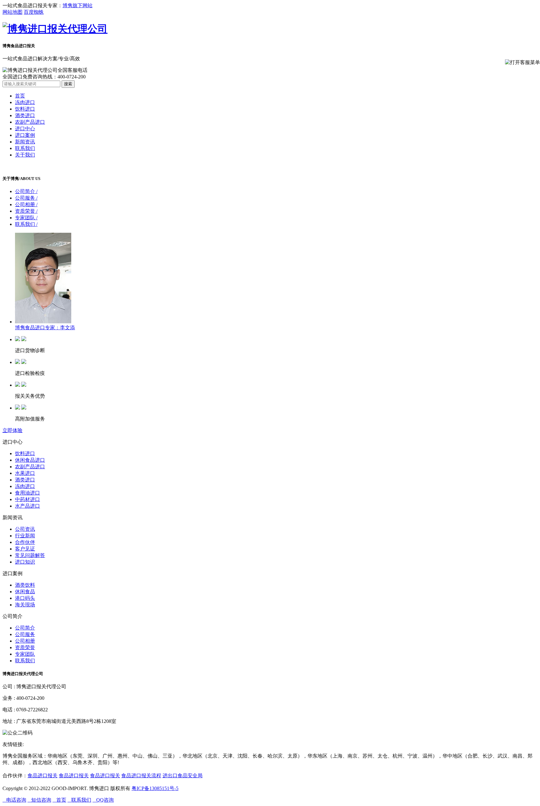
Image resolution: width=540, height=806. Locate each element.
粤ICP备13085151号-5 (155, 788)
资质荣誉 (25, 647)
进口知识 (25, 562)
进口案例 (25, 135)
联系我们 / (26, 224)
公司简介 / (26, 191)
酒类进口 (25, 115)
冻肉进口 (25, 102)
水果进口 (25, 473)
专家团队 (25, 654)
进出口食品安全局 (182, 775)
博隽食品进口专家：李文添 (45, 327)
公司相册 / (26, 204)
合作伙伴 (25, 542)
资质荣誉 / (26, 211)
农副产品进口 (30, 122)
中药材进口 (27, 499)
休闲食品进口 (30, 460)
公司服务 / (26, 198)
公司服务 (25, 634)
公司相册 (25, 641)
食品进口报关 (43, 775)
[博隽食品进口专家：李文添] (43, 321)
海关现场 (25, 604)
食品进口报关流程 (141, 775)
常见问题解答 (30, 555)
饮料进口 (25, 109)
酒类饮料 (25, 585)
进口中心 (25, 128)
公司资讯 (25, 529)
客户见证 (25, 548)
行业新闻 (25, 535)
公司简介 (25, 627)
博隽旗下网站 (77, 5)
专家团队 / (26, 217)
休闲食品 (25, 591)
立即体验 (12, 430)
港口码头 (25, 598)
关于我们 (25, 154)
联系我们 (25, 148)
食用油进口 (27, 492)
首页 (20, 95)
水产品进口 (27, 506)
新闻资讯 (25, 141)
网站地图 (12, 12)
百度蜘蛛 (34, 12)
